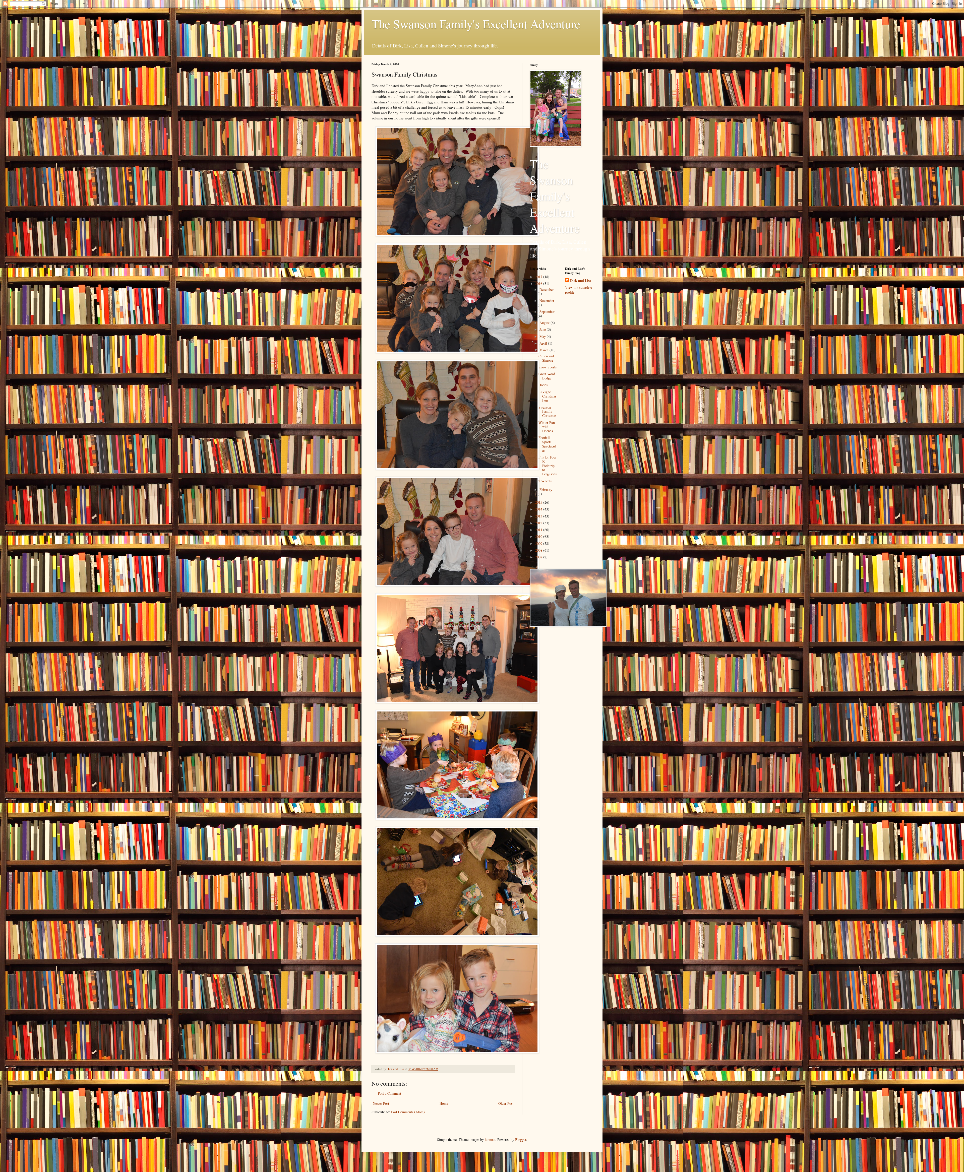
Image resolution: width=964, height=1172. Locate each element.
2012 (539, 522)
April (543, 343)
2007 (539, 557)
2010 (539, 536)
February (545, 489)
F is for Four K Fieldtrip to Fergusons (547, 465)
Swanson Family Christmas (547, 411)
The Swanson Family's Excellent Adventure (476, 24)
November (546, 300)
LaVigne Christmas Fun (547, 396)
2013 (539, 516)
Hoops (543, 384)
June (543, 329)
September (547, 311)
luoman (490, 1139)
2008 (539, 550)
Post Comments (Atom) (408, 1112)
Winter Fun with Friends (546, 426)
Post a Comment (389, 1093)
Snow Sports (547, 367)
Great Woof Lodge (546, 375)
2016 (539, 283)
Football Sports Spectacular (547, 443)
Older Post (505, 1103)
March (544, 350)
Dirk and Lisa (580, 280)
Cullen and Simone (546, 358)
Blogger (520, 1139)
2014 (539, 509)
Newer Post (381, 1103)
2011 (539, 529)
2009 (539, 543)
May (543, 336)
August (545, 322)
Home (444, 1103)
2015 (539, 502)
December (546, 289)
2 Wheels (545, 481)
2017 (539, 276)
